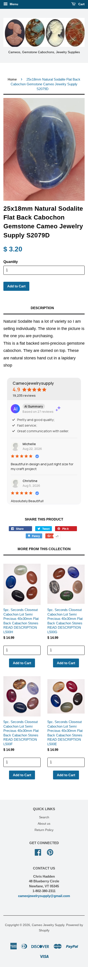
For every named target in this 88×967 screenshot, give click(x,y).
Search (44, 817)
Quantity (10, 262)
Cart (81, 4)
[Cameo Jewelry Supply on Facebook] (38, 852)
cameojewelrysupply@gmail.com (44, 896)
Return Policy (44, 830)
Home (12, 79)
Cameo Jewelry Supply (48, 925)
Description (42, 308)
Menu (13, 4)
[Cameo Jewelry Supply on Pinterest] (50, 852)
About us (44, 823)
